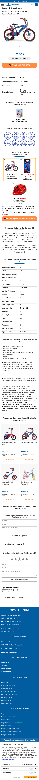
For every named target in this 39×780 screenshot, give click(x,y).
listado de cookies (8, 759)
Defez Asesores (6, 703)
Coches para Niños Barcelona (11, 732)
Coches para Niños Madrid (10, 729)
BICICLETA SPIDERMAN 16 (18, 207)
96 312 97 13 (16, 622)
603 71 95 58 (5, 645)
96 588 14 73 (5, 642)
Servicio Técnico (6, 720)
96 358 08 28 (6, 622)
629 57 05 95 (6, 625)
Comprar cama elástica (8, 735)
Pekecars (3, 8)
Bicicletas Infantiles (15, 8)
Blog (2, 714)
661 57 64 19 (16, 625)
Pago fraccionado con (8, 723)
